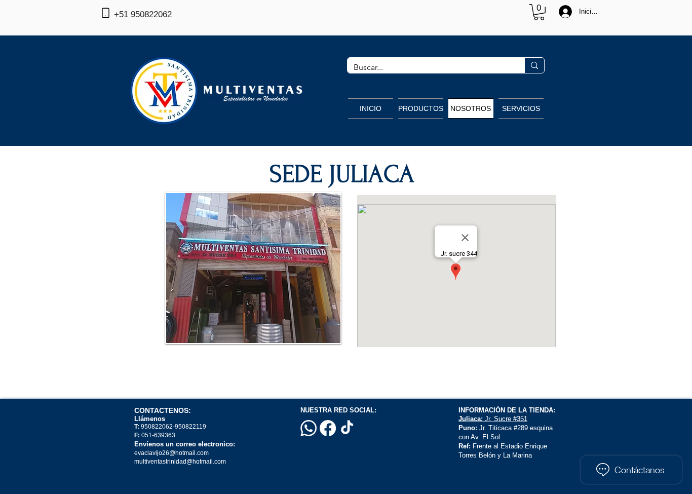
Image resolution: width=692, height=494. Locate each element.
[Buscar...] (534, 65)
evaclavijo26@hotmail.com (171, 453)
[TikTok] (347, 428)
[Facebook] (328, 428)
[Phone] (105, 12)
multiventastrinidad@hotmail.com (180, 461)
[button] (539, 12)
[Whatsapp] (308, 428)
